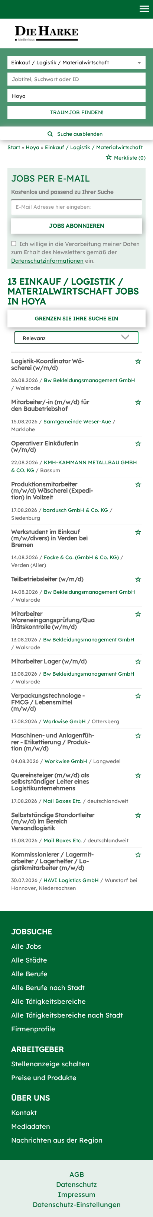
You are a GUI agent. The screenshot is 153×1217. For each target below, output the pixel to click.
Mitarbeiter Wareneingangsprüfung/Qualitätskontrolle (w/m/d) (53, 620)
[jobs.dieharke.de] (46, 33)
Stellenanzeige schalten (50, 1064)
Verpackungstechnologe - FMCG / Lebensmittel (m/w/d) (48, 702)
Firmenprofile (33, 1029)
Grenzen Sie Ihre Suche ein (76, 318)
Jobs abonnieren (76, 225)
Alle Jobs (26, 946)
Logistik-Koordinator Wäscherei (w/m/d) (47, 364)
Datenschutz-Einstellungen (77, 1204)
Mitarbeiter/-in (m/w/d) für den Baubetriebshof (50, 405)
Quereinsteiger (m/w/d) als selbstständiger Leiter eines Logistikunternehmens (50, 781)
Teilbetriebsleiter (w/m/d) (47, 579)
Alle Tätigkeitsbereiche (48, 1001)
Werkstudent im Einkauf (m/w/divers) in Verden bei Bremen (49, 538)
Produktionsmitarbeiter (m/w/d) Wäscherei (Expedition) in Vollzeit (52, 490)
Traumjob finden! (76, 112)
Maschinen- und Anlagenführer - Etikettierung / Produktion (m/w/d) (52, 741)
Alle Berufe (29, 974)
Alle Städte (29, 960)
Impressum (76, 1194)
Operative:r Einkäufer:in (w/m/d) (45, 446)
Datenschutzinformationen (47, 260)
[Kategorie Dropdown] (138, 62)
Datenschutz (76, 1184)
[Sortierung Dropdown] (126, 338)
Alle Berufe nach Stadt (48, 987)
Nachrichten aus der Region (56, 1140)
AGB (76, 1174)
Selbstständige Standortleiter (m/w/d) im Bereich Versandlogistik (52, 821)
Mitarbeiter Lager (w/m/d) (49, 661)
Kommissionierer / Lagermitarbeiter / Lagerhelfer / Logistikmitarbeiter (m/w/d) (52, 861)
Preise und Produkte (43, 1077)
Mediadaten (30, 1126)
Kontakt (24, 1112)
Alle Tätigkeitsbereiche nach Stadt (67, 1015)
